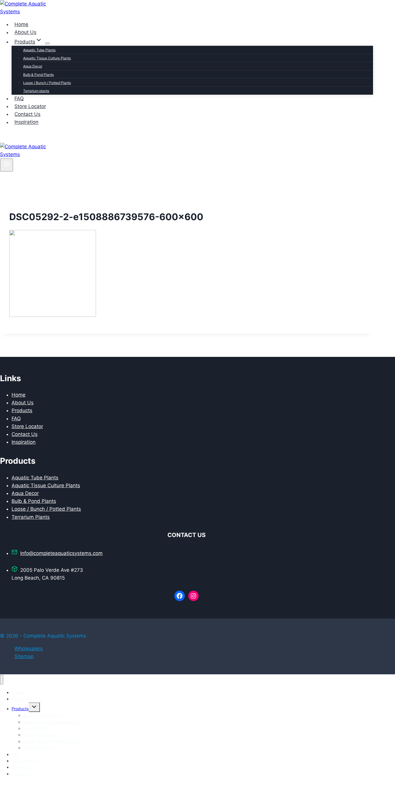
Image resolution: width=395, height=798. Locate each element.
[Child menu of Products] (47, 43)
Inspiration (26, 122)
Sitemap (24, 656)
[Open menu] (6, 164)
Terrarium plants (36, 91)
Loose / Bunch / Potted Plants (47, 83)
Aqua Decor (32, 66)
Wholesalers (28, 648)
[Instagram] (14, 139)
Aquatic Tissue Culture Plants (47, 58)
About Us (25, 32)
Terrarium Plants (31, 517)
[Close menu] (1, 679)
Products (22, 410)
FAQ (19, 98)
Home (21, 24)
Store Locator (30, 106)
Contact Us (27, 114)
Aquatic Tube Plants (39, 50)
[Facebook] (4, 139)
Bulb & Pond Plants (38, 74)
